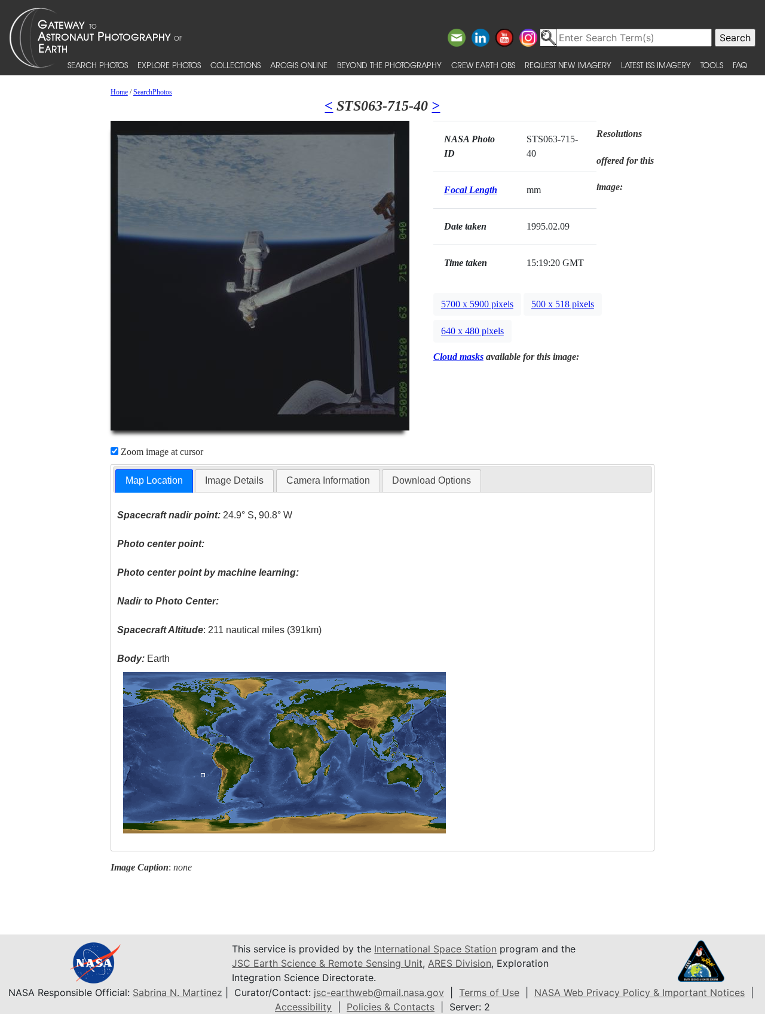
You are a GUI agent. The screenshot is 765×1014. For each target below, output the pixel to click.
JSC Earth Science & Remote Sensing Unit (327, 963)
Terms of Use (489, 992)
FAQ (740, 65)
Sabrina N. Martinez (177, 992)
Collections (235, 65)
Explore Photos (169, 65)
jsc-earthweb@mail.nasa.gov (379, 992)
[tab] (154, 481)
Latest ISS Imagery (656, 65)
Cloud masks (458, 357)
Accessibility (303, 1007)
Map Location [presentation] (154, 480)
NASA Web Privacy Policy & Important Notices (639, 992)
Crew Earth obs (483, 65)
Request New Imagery (568, 65)
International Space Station (435, 949)
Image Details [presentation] (234, 480)
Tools (711, 65)
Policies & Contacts (390, 1007)
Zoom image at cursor (160, 452)
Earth (143, 658)
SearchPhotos (152, 92)
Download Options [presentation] (431, 480)
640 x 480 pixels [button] (472, 331)
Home (119, 92)
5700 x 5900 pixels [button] (477, 304)
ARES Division (459, 963)
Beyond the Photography (389, 65)
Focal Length (470, 190)
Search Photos (98, 65)
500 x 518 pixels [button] (562, 304)
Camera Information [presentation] (328, 480)
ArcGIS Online (299, 65)
